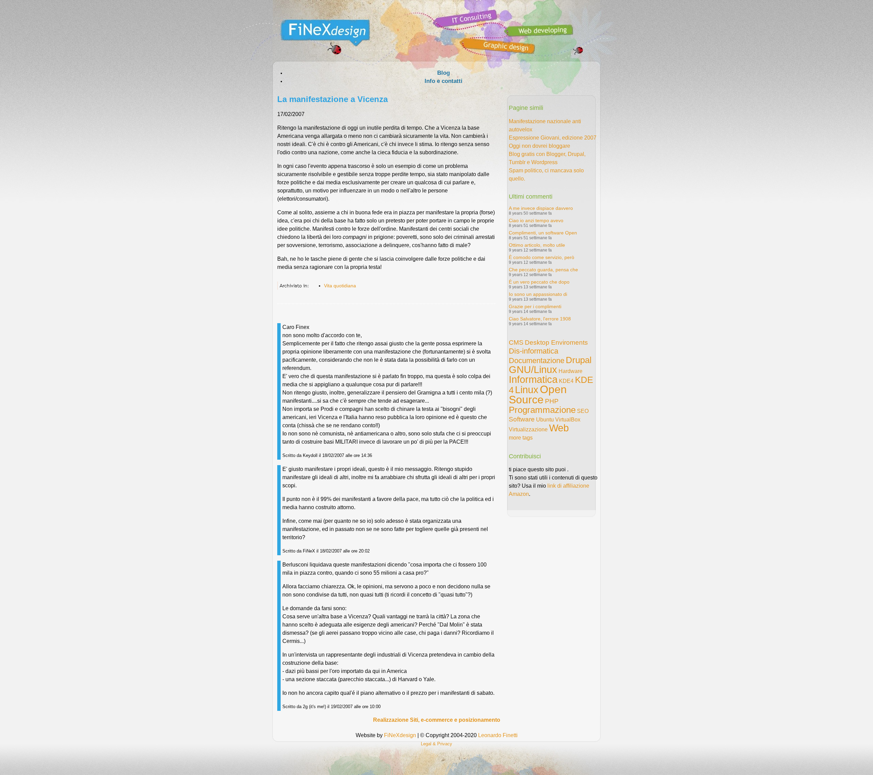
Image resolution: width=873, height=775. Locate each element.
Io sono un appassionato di (538, 294)
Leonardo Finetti (498, 735)
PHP (552, 401)
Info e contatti (443, 81)
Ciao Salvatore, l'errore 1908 (540, 318)
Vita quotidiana (340, 285)
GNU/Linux (533, 369)
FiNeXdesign (400, 735)
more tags (521, 438)
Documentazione (536, 360)
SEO (583, 411)
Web (559, 427)
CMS (516, 342)
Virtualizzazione (528, 429)
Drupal (579, 360)
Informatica (533, 379)
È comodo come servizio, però (541, 257)
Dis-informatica (533, 351)
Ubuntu (545, 419)
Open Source (538, 394)
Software (522, 419)
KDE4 (566, 381)
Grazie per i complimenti (535, 306)
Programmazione (542, 410)
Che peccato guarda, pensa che (543, 269)
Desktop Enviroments (556, 342)
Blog (443, 73)
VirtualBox (567, 419)
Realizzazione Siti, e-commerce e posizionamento (436, 720)
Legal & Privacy (436, 743)
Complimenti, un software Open (543, 232)
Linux (526, 389)
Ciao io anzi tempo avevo (536, 220)
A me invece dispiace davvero (541, 208)
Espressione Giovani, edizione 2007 (552, 138)
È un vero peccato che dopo (539, 282)
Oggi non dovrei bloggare (539, 146)
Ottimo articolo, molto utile (537, 245)
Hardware (570, 371)
